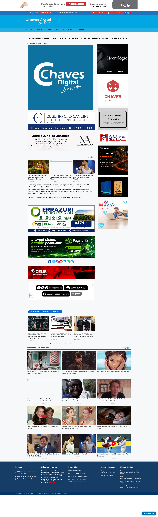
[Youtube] (131, 13)
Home (30, 30)
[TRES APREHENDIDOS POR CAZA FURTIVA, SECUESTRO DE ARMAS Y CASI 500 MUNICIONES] (61, 323)
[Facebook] (125, 13)
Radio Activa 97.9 (116, 13)
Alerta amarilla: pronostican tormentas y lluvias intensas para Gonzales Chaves (130, 486)
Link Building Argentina (80, 481)
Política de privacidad (49, 467)
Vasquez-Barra (81, 30)
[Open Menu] (26, 30)
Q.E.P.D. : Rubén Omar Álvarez (111, 71)
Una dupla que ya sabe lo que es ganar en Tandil (130, 482)
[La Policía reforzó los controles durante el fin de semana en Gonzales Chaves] (84, 323)
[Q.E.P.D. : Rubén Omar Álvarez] (112, 59)
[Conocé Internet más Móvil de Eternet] (113, 160)
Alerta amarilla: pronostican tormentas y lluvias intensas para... (76, 13)
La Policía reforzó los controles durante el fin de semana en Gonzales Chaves (83, 334)
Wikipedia (52, 482)
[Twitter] (128, 13)
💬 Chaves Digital (148, 513)
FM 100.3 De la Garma (99, 13)
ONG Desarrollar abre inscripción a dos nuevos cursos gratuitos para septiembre (130, 477)
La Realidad (38, 30)
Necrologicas (60, 30)
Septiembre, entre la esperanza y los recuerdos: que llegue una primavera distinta (129, 472)
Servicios (70, 30)
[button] (53, 12)
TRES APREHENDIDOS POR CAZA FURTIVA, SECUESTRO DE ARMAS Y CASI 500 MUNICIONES (61, 334)
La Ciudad (49, 30)
